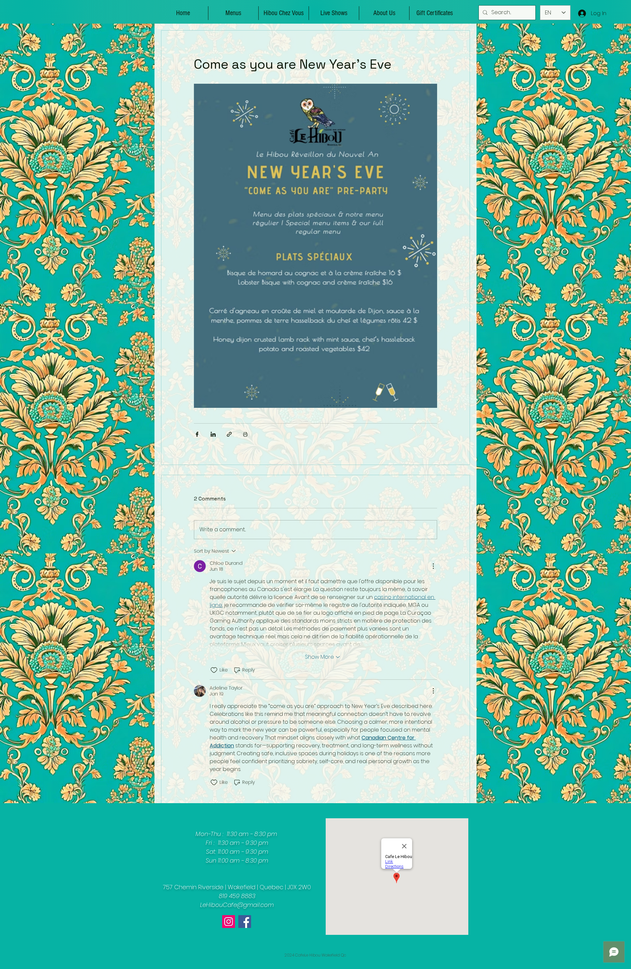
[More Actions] (433, 566)
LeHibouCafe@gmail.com (237, 905)
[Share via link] (229, 434)
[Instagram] (228, 921)
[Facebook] (244, 921)
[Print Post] (245, 434)
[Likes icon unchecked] (214, 670)
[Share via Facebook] (197, 434)
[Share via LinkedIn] (213, 434)
